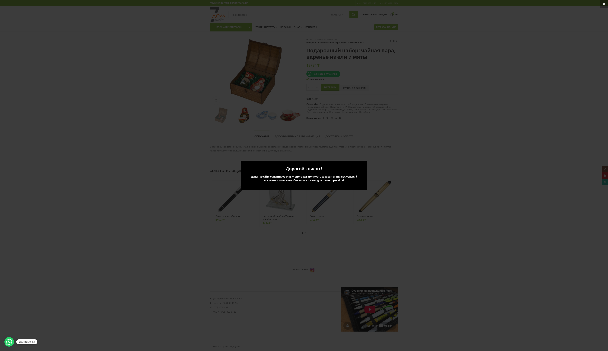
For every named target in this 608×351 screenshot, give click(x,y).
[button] (9, 342)
